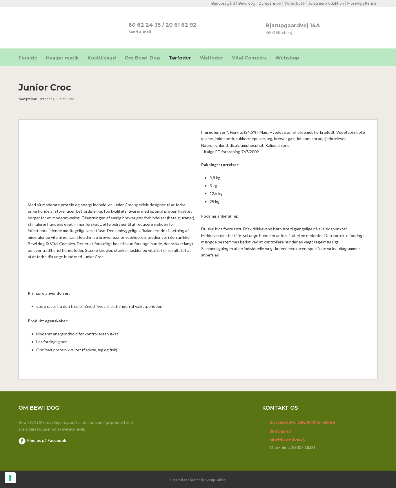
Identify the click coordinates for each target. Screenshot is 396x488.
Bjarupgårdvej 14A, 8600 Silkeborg (302, 422)
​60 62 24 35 (144, 25)
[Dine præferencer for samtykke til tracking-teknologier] (10, 477)
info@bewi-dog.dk (287, 439)
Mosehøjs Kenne (362, 3)
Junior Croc (65, 99)
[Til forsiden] (61, 27)
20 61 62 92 (181, 25)
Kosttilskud (102, 58)
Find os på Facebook (46, 440)
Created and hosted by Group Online (198, 480)
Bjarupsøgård (223, 3)
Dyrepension (270, 3)
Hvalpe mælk (62, 58)
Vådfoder (211, 58)
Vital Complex (249, 58)
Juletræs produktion (326, 3)
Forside (28, 58)
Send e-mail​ (139, 31)
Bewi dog (246, 3)
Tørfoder (180, 58)
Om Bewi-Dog (142, 58)
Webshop (287, 58)
